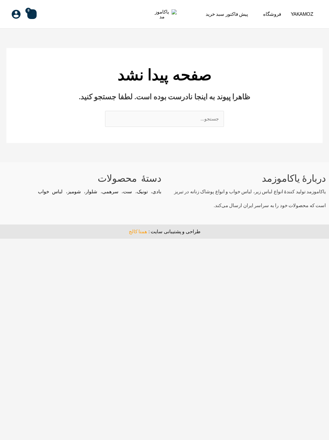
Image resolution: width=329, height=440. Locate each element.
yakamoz (302, 14)
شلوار (91, 191)
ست (127, 191)
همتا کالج (138, 231)
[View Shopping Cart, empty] (32, 14)
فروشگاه (272, 14)
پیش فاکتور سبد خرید (227, 14)
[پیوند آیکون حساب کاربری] (16, 14)
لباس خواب (50, 191)
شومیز (74, 191)
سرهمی (110, 191)
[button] (46, 14)
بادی (156, 191)
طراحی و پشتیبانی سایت (175, 231)
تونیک (142, 191)
